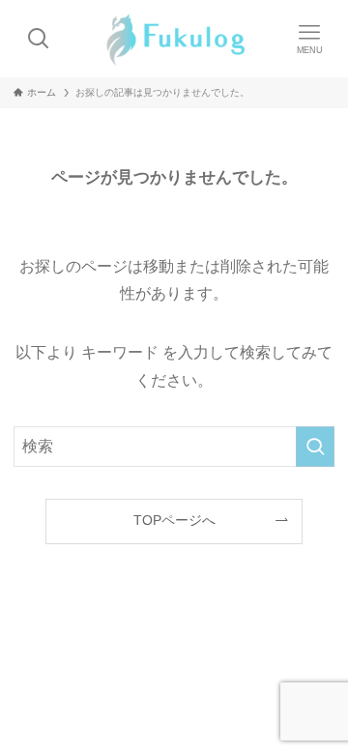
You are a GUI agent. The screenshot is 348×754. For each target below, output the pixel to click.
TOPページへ (174, 520)
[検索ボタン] (38, 38)
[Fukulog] (173, 38)
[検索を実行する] (315, 446)
